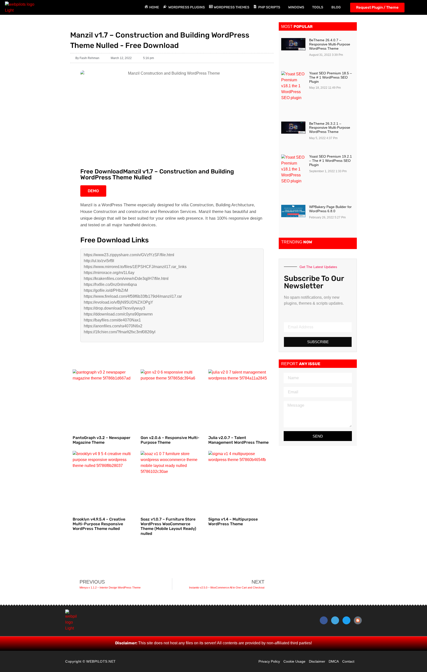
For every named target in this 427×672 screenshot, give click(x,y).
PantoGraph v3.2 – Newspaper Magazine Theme (101, 440)
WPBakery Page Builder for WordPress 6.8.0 (330, 209)
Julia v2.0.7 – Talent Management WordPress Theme (238, 440)
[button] (417, 7)
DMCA (334, 661)
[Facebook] (324, 620)
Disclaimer (317, 661)
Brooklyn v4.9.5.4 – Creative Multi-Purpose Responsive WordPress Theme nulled (99, 524)
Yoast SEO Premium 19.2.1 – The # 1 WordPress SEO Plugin (330, 160)
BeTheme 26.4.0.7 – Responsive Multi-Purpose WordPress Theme (329, 44)
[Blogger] (358, 620)
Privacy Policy (269, 661)
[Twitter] (346, 620)
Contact (348, 661)
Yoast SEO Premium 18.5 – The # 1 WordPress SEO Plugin (330, 77)
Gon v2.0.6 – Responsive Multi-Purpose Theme (170, 440)
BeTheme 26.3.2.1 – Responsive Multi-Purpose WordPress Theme (329, 128)
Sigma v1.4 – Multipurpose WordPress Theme (233, 521)
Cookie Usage (294, 661)
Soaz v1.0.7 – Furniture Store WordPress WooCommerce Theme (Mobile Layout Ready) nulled (168, 526)
